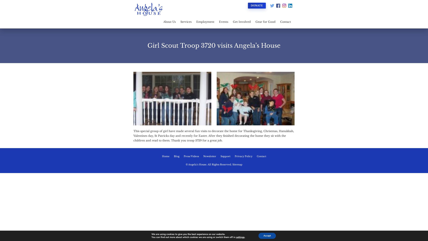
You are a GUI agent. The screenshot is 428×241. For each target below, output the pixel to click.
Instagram (284, 6)
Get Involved (242, 21)
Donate (257, 5)
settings (240, 237)
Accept (267, 235)
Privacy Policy (243, 156)
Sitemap (237, 164)
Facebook (278, 6)
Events (223, 21)
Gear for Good (265, 21)
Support (225, 156)
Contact (285, 21)
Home (166, 156)
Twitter (272, 6)
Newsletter (209, 156)
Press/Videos (191, 156)
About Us (169, 21)
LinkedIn (290, 6)
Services (186, 21)
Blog (176, 156)
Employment (205, 21)
